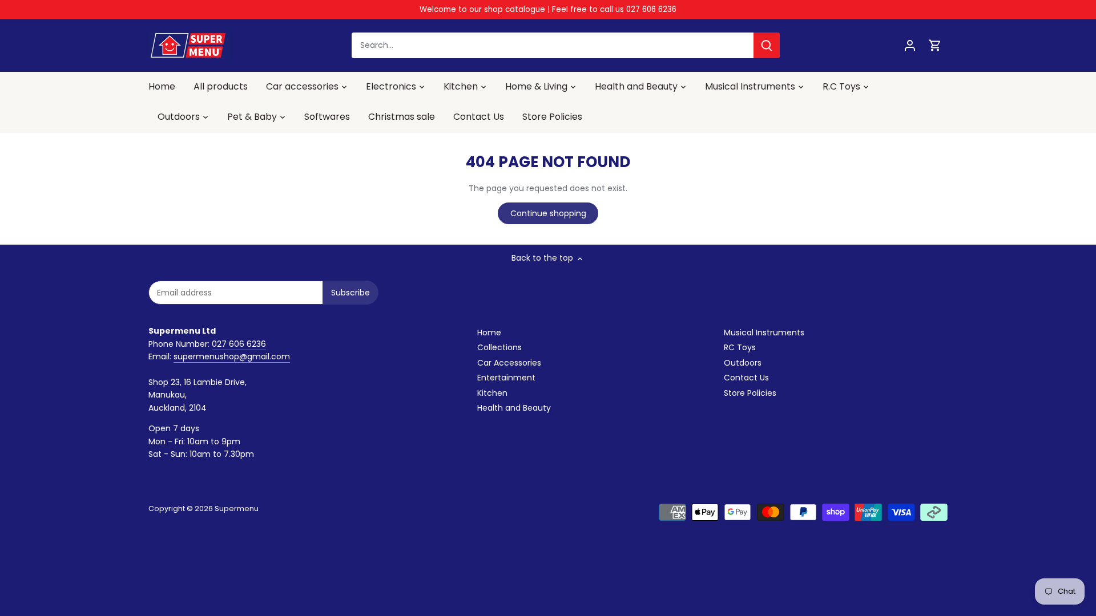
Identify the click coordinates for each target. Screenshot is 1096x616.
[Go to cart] (935, 45)
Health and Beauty (514, 408)
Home (489, 332)
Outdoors (742, 362)
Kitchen (492, 393)
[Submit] (767, 45)
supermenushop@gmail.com (232, 356)
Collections (499, 347)
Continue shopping (548, 213)
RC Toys (740, 347)
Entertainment (506, 377)
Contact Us (746, 377)
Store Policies (750, 393)
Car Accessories (509, 362)
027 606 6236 (239, 344)
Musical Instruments (764, 332)
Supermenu (237, 508)
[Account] (909, 45)
